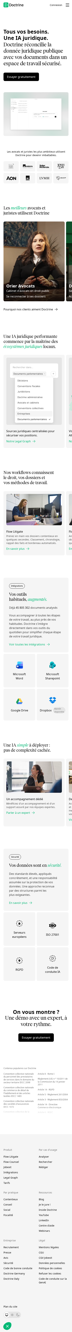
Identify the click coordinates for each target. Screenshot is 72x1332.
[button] (55, 116)
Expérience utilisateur (16, 1311)
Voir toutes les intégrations (27, 644)
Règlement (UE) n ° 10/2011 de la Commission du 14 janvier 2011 (53, 1081)
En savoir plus (15, 549)
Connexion (56, 5)
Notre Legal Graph (18, 441)
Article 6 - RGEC (45, 1112)
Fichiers (36, 116)
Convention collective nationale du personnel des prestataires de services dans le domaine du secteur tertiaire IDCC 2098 (18, 1078)
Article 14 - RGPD (46, 1089)
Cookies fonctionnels (16, 1308)
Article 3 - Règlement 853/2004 (53, 1099)
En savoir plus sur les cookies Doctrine (21, 1293)
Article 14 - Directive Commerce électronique (49, 1106)
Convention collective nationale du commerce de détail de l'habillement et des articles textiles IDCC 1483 (18, 1092)
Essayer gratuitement (21, 77)
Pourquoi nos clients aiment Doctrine (28, 309)
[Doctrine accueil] (13, 4)
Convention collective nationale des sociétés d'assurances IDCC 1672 (18, 1104)
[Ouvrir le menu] (67, 5)
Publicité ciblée (13, 1314)
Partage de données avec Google (22, 1304)
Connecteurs (47, 116)
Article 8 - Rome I (46, 1073)
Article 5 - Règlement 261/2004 (53, 1094)
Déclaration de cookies (52, 1293)
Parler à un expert (18, 813)
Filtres (40, 116)
